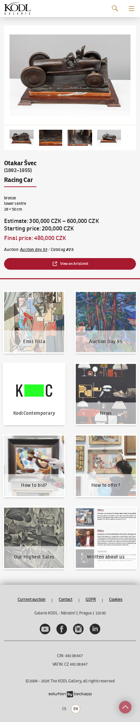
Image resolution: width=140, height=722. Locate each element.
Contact (65, 599)
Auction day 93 (33, 249)
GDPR (91, 599)
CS (64, 708)
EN (75, 708)
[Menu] (131, 8)
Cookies (115, 599)
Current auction (32, 599)
